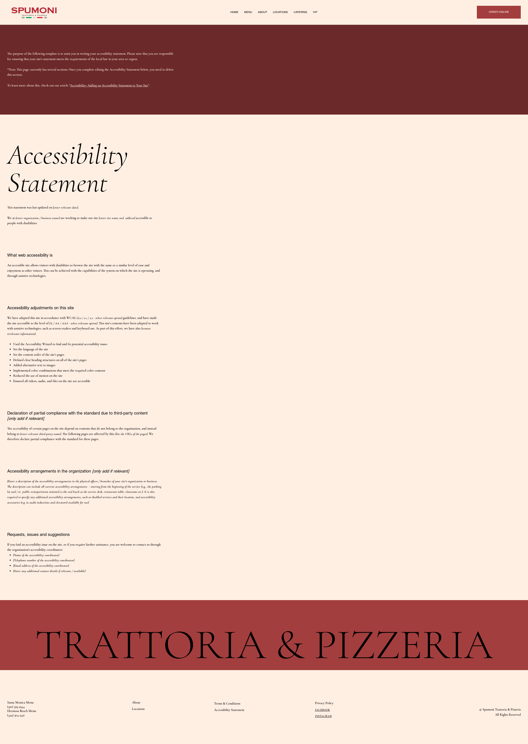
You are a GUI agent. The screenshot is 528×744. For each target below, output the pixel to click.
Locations (138, 709)
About (136, 702)
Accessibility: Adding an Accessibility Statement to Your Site (109, 85)
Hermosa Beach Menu (21, 711)
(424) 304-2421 (16, 715)
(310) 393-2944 (16, 707)
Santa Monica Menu (20, 702)
